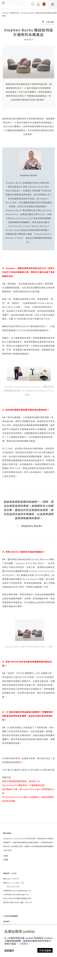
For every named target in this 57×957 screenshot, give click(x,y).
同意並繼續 (45, 950)
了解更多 (23, 943)
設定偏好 (9, 950)
